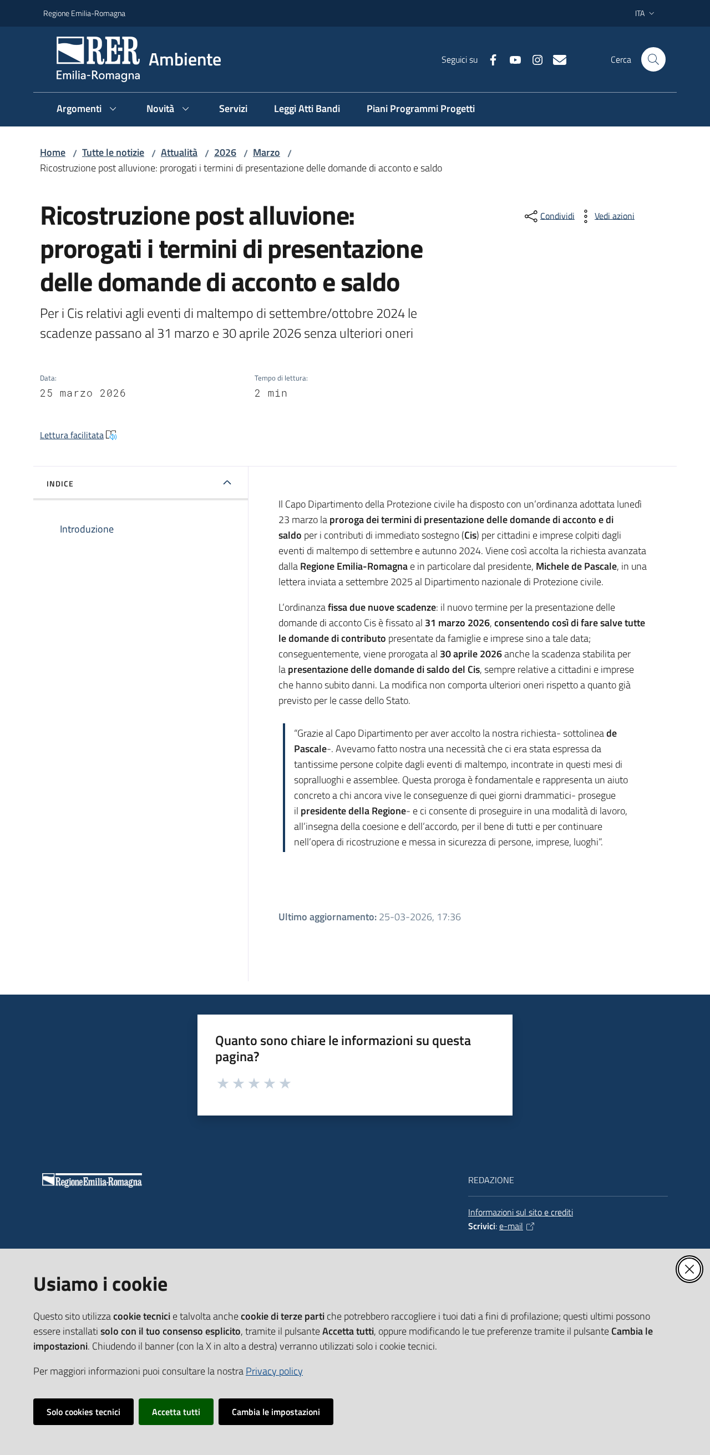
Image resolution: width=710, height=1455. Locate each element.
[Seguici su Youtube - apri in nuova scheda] (511, 58)
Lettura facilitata (72, 435)
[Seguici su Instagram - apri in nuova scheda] (533, 58)
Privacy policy (274, 1370)
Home (52, 152)
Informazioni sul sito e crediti (520, 1212)
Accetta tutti (176, 1411)
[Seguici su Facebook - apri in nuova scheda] (489, 58)
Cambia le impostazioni (276, 1411)
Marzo (266, 152)
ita (640, 13)
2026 (225, 152)
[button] (653, 59)
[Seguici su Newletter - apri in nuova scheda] (555, 58)
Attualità (179, 152)
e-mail (511, 1226)
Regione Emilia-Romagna (84, 13)
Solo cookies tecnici (83, 1411)
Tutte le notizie (113, 152)
